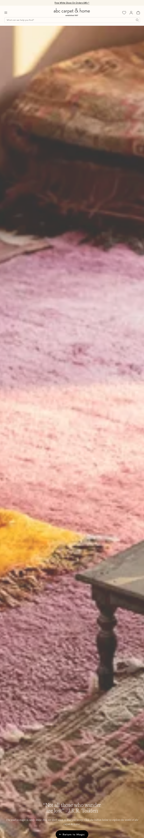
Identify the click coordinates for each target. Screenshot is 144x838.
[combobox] (72, 20)
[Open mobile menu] (5, 12)
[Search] (137, 20)
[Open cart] (138, 12)
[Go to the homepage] (72, 16)
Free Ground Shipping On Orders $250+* (72, 2)
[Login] (131, 12)
